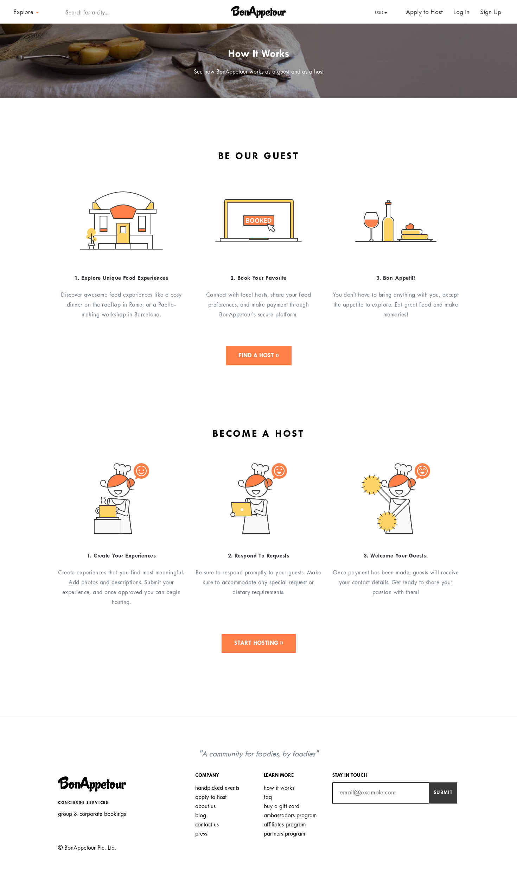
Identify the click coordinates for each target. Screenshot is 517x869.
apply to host (210, 797)
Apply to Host (423, 12)
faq (268, 797)
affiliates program (285, 824)
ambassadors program (290, 815)
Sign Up (490, 12)
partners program (284, 834)
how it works (279, 788)
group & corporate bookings (92, 814)
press (201, 834)
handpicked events (217, 788)
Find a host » (258, 355)
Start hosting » (258, 643)
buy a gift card (281, 806)
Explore (24, 12)
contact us (207, 824)
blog (200, 815)
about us (205, 806)
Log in (461, 12)
